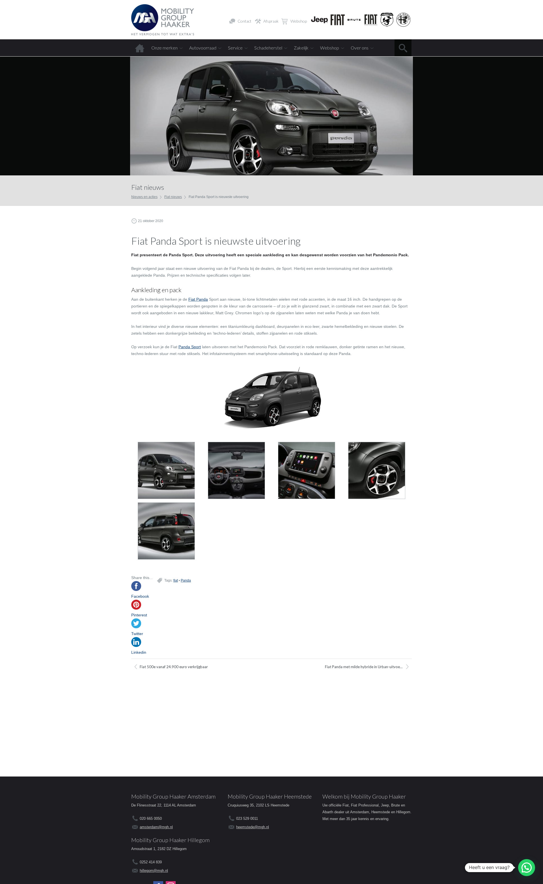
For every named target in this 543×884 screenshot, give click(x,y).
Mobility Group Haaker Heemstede (270, 796)
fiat (175, 580)
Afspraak (271, 21)
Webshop (298, 21)
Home (139, 47)
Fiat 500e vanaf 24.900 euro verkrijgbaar (174, 666)
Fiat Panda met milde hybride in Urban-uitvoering (365, 666)
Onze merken (164, 47)
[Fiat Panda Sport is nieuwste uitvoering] (166, 471)
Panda (186, 580)
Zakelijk (301, 47)
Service (235, 47)
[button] (526, 867)
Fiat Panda (198, 299)
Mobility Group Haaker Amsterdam (173, 796)
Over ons (360, 47)
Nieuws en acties (144, 197)
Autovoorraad (202, 47)
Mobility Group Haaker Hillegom (170, 839)
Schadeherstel (268, 47)
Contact (244, 21)
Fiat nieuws (173, 197)
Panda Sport (189, 347)
